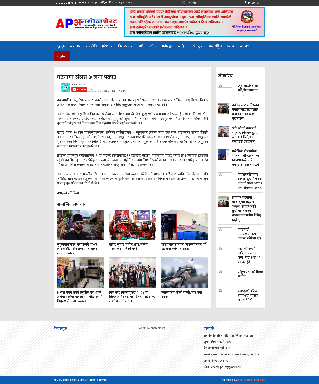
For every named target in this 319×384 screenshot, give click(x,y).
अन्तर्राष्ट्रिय (215, 46)
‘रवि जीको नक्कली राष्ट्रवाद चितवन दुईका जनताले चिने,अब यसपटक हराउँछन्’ (245, 135)
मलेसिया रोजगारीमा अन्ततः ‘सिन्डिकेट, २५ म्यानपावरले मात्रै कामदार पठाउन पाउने (245, 158)
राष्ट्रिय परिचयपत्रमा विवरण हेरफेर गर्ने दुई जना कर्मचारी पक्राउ (183, 247)
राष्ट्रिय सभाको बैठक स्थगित (250, 274)
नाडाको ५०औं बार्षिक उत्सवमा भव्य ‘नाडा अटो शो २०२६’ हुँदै (249, 255)
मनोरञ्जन (167, 46)
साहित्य (183, 46)
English (61, 56)
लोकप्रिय (225, 76)
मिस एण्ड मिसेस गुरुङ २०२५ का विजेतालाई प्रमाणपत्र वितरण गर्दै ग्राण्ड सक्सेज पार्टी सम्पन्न (132, 297)
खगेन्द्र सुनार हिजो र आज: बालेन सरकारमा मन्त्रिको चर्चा (128, 247)
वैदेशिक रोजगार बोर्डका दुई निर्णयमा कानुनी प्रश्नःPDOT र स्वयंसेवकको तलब (250, 181)
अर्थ (140, 46)
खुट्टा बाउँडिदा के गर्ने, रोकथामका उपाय (248, 91)
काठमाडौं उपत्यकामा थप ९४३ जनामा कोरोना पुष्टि (250, 234)
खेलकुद (198, 46)
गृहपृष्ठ (60, 46)
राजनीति (91, 46)
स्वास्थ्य (245, 46)
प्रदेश (105, 46)
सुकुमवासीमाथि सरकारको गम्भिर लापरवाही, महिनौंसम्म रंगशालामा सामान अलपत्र (77, 249)
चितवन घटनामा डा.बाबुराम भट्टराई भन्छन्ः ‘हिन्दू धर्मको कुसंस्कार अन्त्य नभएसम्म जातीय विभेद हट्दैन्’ (246, 209)
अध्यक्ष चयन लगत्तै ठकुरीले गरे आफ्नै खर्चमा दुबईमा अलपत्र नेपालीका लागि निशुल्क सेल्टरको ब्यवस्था (79, 297)
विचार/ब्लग (125, 46)
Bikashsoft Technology (251, 380)
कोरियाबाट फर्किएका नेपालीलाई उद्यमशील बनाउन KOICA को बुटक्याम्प (245, 112)
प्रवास (231, 46)
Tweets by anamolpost (151, 328)
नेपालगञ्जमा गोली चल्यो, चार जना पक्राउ (181, 295)
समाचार (75, 46)
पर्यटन (152, 46)
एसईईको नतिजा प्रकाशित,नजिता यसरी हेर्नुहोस (248, 296)
